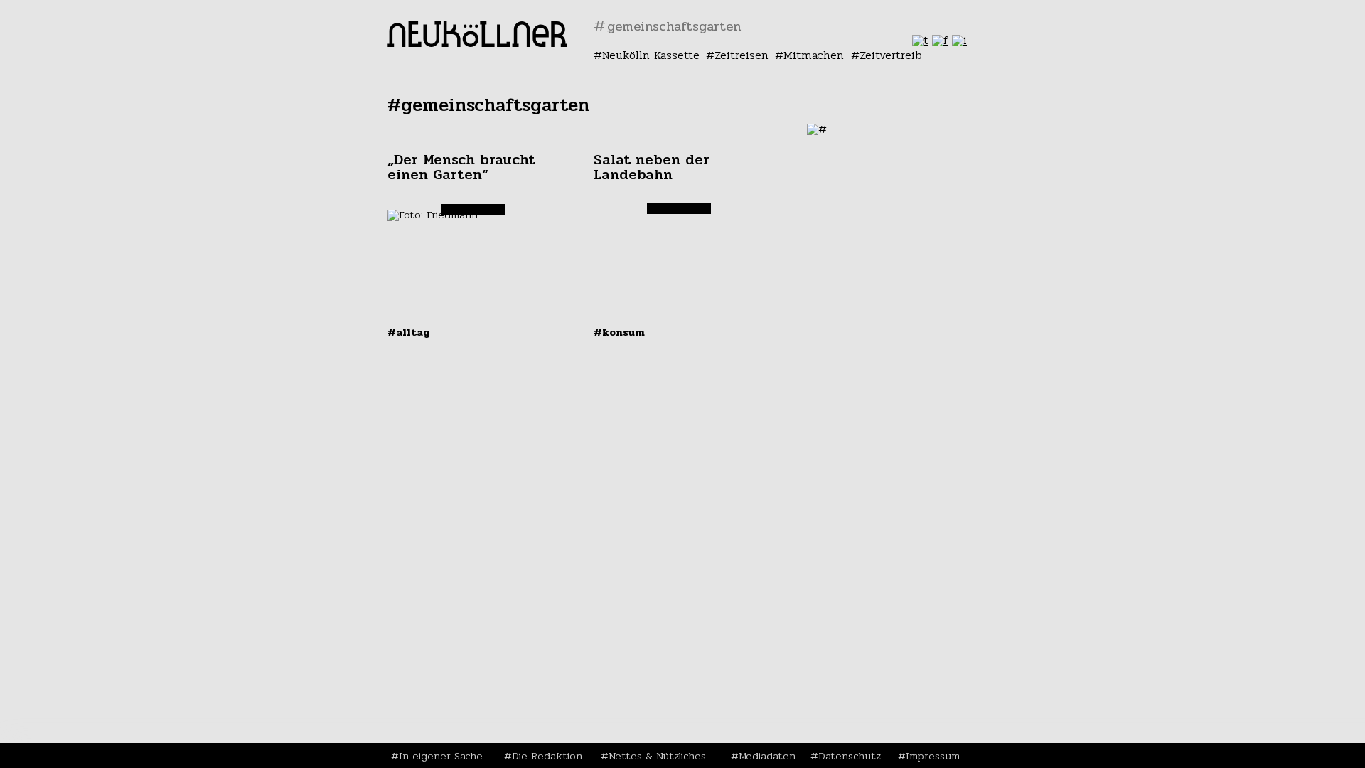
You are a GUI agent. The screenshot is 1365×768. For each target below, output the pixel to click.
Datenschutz (849, 756)
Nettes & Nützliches (657, 756)
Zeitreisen (741, 55)
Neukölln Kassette (651, 55)
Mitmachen (813, 55)
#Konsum (619, 332)
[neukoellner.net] (477, 43)
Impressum (933, 756)
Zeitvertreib (891, 55)
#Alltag (408, 332)
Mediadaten (767, 756)
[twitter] (920, 40)
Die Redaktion (547, 756)
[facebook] (940, 40)
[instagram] (959, 40)
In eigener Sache (441, 756)
